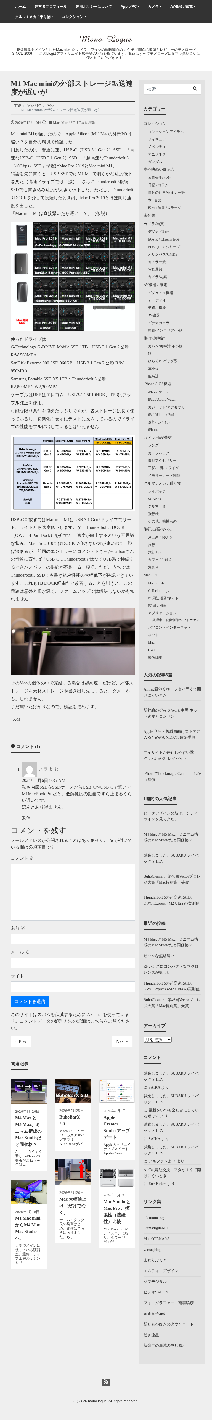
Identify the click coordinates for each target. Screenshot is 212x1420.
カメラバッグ (158, 453)
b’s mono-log (154, 1217)
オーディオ (157, 300)
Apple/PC (129, 6)
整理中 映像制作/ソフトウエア (176, 620)
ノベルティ (157, 147)
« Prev (21, 1041)
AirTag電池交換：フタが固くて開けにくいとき (172, 692)
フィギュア (157, 139)
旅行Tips (155, 552)
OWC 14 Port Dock (32, 535)
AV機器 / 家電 (181, 6)
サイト (17, 975)
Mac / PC (68, 122)
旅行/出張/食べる (158, 529)
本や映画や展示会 (159, 169)
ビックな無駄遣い (159, 956)
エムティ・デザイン (161, 1271)
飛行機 (153, 514)
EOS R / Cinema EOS (164, 239)
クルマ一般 (157, 506)
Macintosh (156, 583)
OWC (152, 650)
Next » (122, 1041)
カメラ (153, 6)
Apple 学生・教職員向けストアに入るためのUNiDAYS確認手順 (172, 734)
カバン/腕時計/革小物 (165, 346)
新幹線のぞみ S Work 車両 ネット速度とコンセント (170, 713)
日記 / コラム (158, 185)
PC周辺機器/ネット (163, 598)
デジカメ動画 (158, 232)
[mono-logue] (106, 39)
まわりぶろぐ (155, 1260)
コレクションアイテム (166, 132)
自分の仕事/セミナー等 (166, 192)
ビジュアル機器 (160, 293)
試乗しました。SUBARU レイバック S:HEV (171, 858)
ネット (153, 635)
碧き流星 (151, 1335)
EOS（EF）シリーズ (164, 247)
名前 (18, 928)
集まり (153, 567)
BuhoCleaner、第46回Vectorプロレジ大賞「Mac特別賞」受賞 (172, 879)
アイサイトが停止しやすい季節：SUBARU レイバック (169, 755)
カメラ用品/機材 (158, 437)
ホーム (20, 6)
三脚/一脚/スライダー (165, 468)
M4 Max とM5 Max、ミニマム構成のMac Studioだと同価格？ (171, 837)
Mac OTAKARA (157, 1239)
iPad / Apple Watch (162, 399)
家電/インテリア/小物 (165, 330)
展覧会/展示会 (159, 177)
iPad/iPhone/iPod (161, 415)
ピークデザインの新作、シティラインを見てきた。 (171, 816)
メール (20, 952)
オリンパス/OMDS (162, 254)
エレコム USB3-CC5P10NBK (75, 394)
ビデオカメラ (158, 323)
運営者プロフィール (51, 6)
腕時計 (153, 376)
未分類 (149, 215)
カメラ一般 (157, 262)
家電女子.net (154, 1313)
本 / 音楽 (154, 200)
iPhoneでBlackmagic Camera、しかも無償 (172, 776)
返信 (26, 818)
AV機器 (154, 315)
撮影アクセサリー (162, 460)
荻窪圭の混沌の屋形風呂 (165, 1345)
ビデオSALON (156, 1292)
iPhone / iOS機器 (157, 384)
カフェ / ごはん (160, 560)
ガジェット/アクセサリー (168, 407)
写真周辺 (155, 269)
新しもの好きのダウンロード (169, 1324)
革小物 (153, 369)
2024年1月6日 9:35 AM (43, 780)
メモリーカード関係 (164, 475)
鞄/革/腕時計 (154, 338)
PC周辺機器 (86, 122)
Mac (56, 122)
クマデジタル (155, 1281)
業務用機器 (157, 308)
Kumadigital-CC (156, 1228)
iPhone (153, 429)
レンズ (153, 445)
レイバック (157, 491)
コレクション (72, 17)
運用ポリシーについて (94, 6)
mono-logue (97, 1401)
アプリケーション (162, 613)
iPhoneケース (158, 392)
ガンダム (155, 162)
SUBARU (155, 499)
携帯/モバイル (159, 422)
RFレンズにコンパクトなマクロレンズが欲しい (171, 969)
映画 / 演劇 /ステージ (164, 208)
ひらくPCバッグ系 (162, 361)
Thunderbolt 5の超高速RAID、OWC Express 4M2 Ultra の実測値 (172, 900)
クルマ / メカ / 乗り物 (33, 17)
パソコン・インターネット (169, 627)
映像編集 (155, 657)
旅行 (151, 545)
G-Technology (158, 591)
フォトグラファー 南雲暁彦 (169, 1303)
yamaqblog (152, 1249)
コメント (22, 858)
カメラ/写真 (154, 224)
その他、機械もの (162, 521)
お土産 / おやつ (160, 537)
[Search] (195, 89)
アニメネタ (157, 154)
